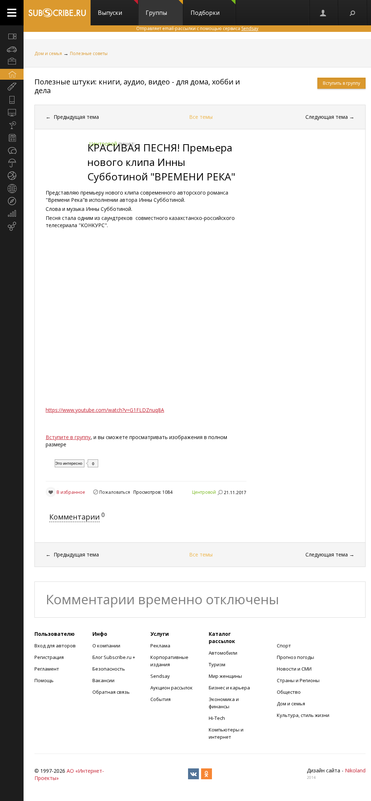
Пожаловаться (114, 492)
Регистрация (49, 657)
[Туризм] (12, 201)
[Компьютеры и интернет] (12, 112)
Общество (289, 692)
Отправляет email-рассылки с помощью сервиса (197, 28)
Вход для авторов (55, 645)
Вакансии (103, 680)
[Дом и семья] (12, 74)
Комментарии (74, 517)
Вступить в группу (341, 83)
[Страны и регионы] (12, 188)
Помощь (44, 680)
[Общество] (12, 150)
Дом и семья (48, 53)
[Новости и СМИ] (12, 137)
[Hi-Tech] (12, 99)
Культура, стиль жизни (303, 715)
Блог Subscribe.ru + (114, 657)
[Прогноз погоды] (12, 163)
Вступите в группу (68, 437)
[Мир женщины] (12, 87)
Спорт (284, 645)
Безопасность (108, 669)
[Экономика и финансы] (12, 213)
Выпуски (110, 13)
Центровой (204, 492)
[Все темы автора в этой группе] (220, 492)
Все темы (201, 116)
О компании (106, 645)
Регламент (46, 669)
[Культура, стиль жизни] (12, 125)
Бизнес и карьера (229, 687)
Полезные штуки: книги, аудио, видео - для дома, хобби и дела (137, 86)
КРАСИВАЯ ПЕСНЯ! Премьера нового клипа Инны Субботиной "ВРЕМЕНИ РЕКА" (161, 162)
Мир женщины (225, 676)
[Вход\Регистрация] (323, 12)
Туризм (217, 664)
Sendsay (160, 676)
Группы (156, 13)
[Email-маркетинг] (12, 226)
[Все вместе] (12, 36)
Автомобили (223, 653)
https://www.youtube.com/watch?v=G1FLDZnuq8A (105, 409)
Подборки (205, 13)
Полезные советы (89, 53)
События (160, 699)
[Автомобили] (12, 48)
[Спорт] (12, 175)
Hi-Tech (217, 718)
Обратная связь (111, 692)
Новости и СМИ (294, 669)
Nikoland (355, 770)
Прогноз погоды (295, 657)
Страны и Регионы (298, 680)
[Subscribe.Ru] (57, 12)
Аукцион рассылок (171, 687)
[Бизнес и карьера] (12, 61)
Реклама (160, 645)
